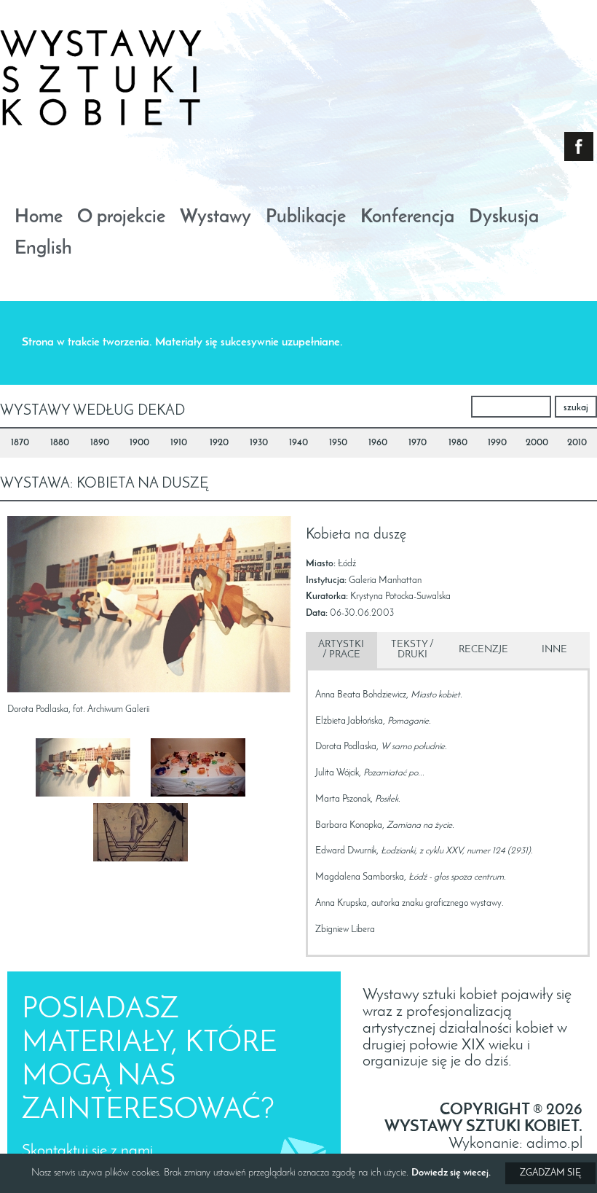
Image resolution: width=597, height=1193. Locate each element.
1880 (59, 442)
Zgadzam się (550, 1173)
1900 (139, 442)
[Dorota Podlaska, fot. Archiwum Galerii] (92, 770)
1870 (20, 442)
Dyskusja (504, 218)
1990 (497, 442)
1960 (377, 442)
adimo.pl (554, 1143)
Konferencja (407, 218)
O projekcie (121, 218)
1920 (219, 442)
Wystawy (215, 218)
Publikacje (306, 218)
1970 (417, 442)
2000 (537, 442)
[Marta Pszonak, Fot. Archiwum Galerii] (207, 770)
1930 (259, 442)
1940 (298, 442)
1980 (457, 442)
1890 (99, 442)
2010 (577, 442)
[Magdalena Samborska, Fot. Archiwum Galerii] (149, 835)
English (43, 249)
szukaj (576, 407)
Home (39, 218)
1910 (178, 442)
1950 (338, 442)
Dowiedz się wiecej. (451, 1172)
